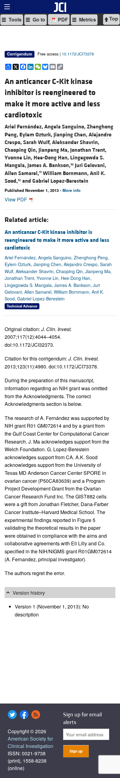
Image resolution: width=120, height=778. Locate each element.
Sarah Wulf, (37, 142)
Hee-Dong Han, (52, 157)
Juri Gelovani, (90, 165)
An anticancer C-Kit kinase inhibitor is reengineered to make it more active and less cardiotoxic (57, 240)
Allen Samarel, (23, 173)
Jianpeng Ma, (54, 150)
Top (113, 18)
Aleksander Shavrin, (75, 142)
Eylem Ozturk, (36, 134)
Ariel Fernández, (24, 126)
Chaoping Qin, (21, 150)
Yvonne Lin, (19, 157)
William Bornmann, (66, 173)
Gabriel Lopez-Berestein (60, 181)
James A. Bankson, (50, 165)
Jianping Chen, (71, 134)
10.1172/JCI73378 (78, 54)
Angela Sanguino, (65, 126)
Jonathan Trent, (88, 150)
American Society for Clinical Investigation (30, 742)
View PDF (16, 199)
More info (71, 190)
